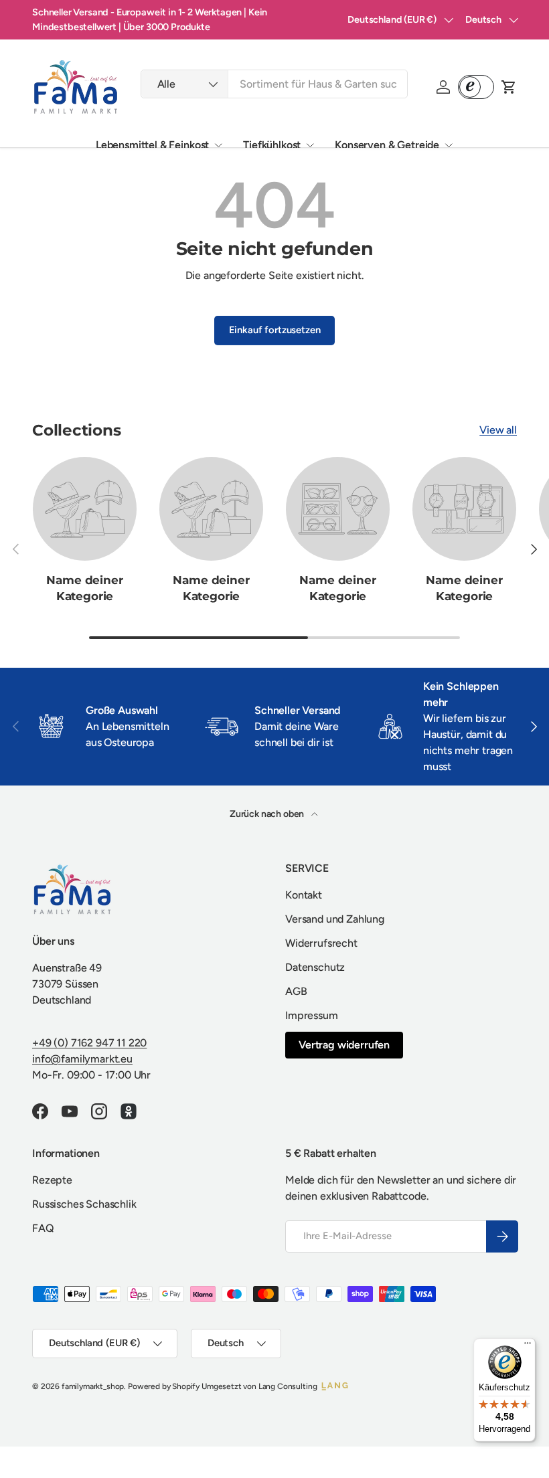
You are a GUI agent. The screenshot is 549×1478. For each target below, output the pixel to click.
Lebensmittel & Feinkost (152, 144)
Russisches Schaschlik (84, 1204)
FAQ (43, 1228)
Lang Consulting (287, 1386)
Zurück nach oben (268, 814)
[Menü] (528, 1346)
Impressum (311, 1015)
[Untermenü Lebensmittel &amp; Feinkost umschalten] (218, 145)
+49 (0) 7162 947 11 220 (89, 1042)
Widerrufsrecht (321, 943)
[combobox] (274, 84)
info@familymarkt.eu (82, 1058)
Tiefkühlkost (272, 144)
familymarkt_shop (93, 1386)
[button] (509, 87)
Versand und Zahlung (334, 919)
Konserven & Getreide (387, 144)
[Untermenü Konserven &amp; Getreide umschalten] (449, 145)
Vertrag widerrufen (344, 1044)
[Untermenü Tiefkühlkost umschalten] (310, 145)
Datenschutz (315, 967)
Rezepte (52, 1180)
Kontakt (303, 895)
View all (498, 430)
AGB (296, 991)
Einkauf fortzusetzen (275, 330)
